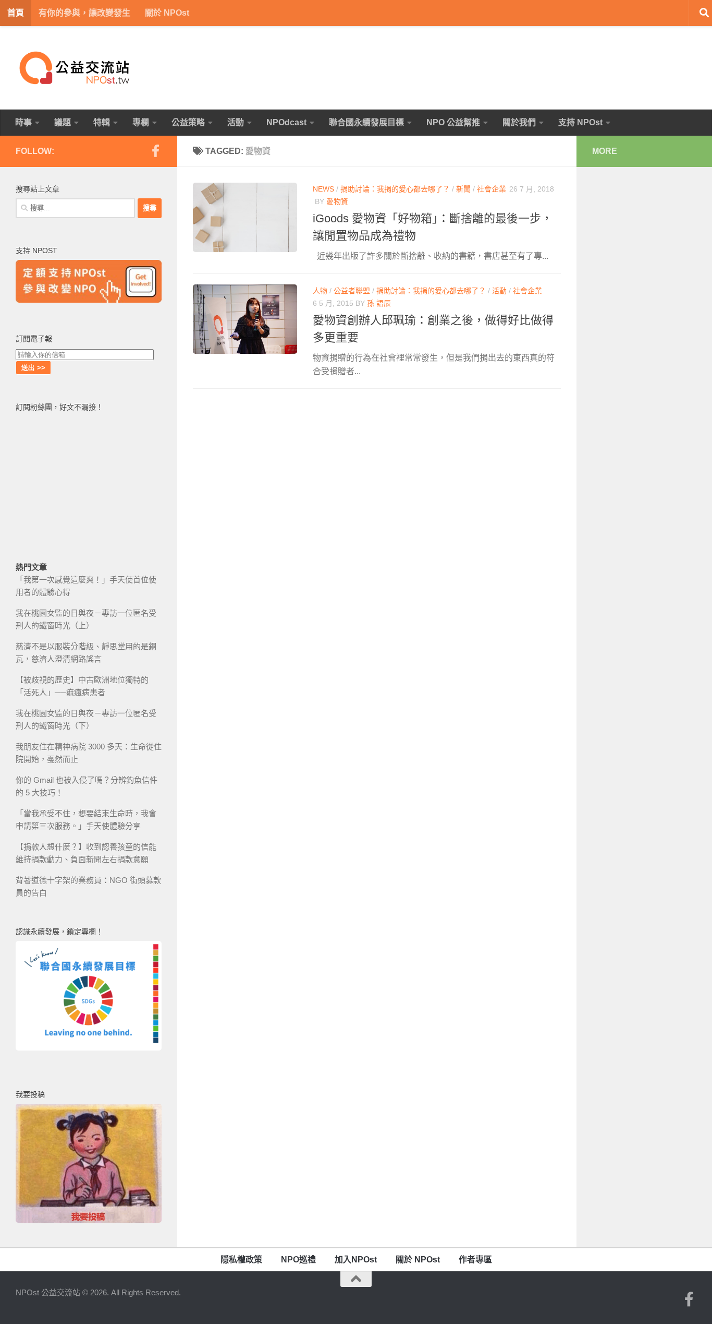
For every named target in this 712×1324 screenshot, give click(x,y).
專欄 (140, 122)
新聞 (463, 189)
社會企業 (491, 189)
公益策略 (188, 122)
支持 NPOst (580, 122)
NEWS (323, 189)
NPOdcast (286, 122)
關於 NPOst (167, 12)
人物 (320, 291)
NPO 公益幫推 (453, 122)
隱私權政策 (241, 1259)
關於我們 (519, 122)
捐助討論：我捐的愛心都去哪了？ (395, 189)
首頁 (15, 12)
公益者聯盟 (352, 291)
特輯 (101, 122)
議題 (62, 122)
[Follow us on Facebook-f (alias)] (155, 151)
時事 (23, 122)
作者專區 (475, 1259)
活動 (235, 122)
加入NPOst (356, 1259)
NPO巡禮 (298, 1259)
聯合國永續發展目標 (366, 122)
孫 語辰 (379, 303)
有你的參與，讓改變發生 (84, 12)
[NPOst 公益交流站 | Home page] (76, 68)
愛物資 (337, 201)
